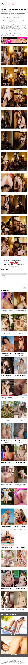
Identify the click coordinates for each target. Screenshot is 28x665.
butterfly (15, 23)
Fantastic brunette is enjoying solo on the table (12, 353)
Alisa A (21, 333)
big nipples (11, 23)
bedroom (7, 23)
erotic (5, 25)
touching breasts (17, 34)
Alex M (21, 355)
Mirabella (21, 420)
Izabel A (7, 398)
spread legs (5, 33)
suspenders (5, 34)
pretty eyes (3, 30)
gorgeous (5, 26)
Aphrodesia (7, 420)
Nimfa (21, 442)
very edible (23, 34)
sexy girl (13, 31)
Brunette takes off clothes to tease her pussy (12, 484)
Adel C (21, 485)
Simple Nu (14, 654)
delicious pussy (11, 24)
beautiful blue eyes (13, 20)
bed (4, 23)
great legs (21, 26)
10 (3, 20)
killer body (23, 27)
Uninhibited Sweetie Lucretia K (8, 526)
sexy (8, 31)
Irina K (3, 11)
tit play (9, 34)
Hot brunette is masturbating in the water (11, 310)
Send (25, 287)
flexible (17, 25)
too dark (12, 34)
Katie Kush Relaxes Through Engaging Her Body (12, 547)
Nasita (8, 485)
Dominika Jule (21, 464)
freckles (20, 25)
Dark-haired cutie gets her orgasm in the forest (12, 419)
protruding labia (8, 30)
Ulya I (21, 311)
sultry (2, 34)
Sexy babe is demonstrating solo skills (10, 332)
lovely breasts (16, 28)
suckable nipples (23, 33)
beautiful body (20, 20)
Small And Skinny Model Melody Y (9, 506)
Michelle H (21, 377)
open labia (8, 29)
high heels (6, 27)
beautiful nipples (20, 21)
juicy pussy (18, 27)
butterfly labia (19, 23)
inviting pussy (13, 27)
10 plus (5, 20)
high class (2, 27)
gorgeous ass (10, 26)
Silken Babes (14, 635)
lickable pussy (7, 28)
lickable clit (3, 28)
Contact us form (14, 660)
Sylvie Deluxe (7, 333)
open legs (12, 29)
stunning (13, 33)
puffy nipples (14, 30)
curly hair (4, 24)
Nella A (7, 355)
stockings (9, 33)
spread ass (22, 31)
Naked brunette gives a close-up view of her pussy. (13, 375)
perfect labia (17, 29)
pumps (18, 30)
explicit (7, 25)
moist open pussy (22, 28)
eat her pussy (16, 24)
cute (7, 24)
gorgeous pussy (16, 26)
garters (2, 26)
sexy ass (10, 31)
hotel (10, 27)
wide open (5, 35)
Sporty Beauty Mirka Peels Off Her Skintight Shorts (13, 567)
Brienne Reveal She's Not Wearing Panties (11, 588)
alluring (8, 20)
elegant (20, 24)
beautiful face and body (12, 21)
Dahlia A (7, 311)
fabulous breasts (12, 25)
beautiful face (5, 21)
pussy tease (22, 30)
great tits (25, 26)
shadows (17, 31)
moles (2, 29)
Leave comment (16, 17)
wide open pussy (10, 35)
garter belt (24, 25)
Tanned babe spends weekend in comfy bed (11, 462)
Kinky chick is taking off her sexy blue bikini (11, 397)
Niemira (7, 464)
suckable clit (17, 33)
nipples (4, 29)
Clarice (7, 442)
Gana (21, 398)
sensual (5, 31)
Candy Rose (7, 377)
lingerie (12, 28)
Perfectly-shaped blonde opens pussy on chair (12, 440)
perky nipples (22, 29)
